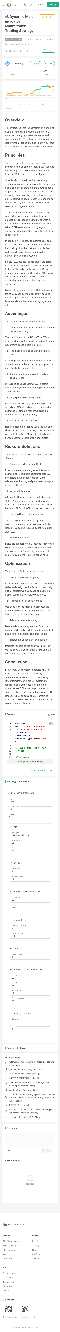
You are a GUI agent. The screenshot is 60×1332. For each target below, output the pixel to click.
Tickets (35, 1258)
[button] (8, 793)
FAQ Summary (9, 1245)
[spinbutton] (30, 809)
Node (35, 1250)
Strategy (36, 1245)
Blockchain (8, 1286)
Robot (35, 1241)
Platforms (36, 1254)
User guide (8, 1277)
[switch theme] (30, 4)
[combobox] (28, 801)
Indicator (7, 1290)
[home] (9, 5)
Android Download (27, 1317)
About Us (7, 1258)
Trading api (8, 1282)
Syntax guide (9, 1273)
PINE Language (10, 1241)
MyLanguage (9, 1250)
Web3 (5, 1254)
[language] (25, 4)
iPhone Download (10, 1317)
